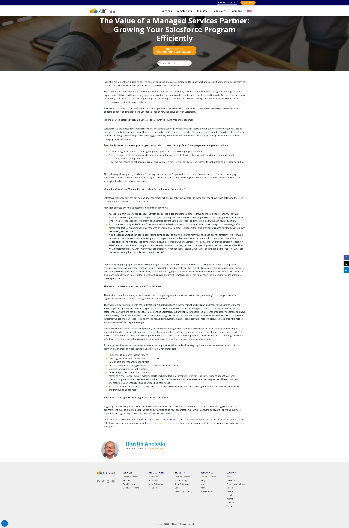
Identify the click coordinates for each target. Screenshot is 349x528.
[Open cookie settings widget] (4, 523)
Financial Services (182, 476)
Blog (203, 480)
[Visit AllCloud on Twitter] (103, 481)
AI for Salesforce (156, 484)
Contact (248, 3)
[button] (250, 10)
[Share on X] (346, 263)
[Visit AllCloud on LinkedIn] (108, 481)
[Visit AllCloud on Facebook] (98, 481)
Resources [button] (219, 11)
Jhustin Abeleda (155, 448)
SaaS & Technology (183, 491)
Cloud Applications (131, 487)
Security (229, 495)
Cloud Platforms (130, 484)
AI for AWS (153, 480)
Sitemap (230, 502)
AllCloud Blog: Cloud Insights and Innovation (174, 51)
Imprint (229, 498)
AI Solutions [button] (184, 11)
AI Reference (206, 491)
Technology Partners (235, 484)
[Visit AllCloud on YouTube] (113, 481)
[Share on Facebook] (346, 257)
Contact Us (231, 506)
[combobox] (174, 63)
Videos (203, 487)
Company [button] (236, 11)
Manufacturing (181, 480)
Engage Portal (227, 3)
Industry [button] (202, 11)
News (203, 484)
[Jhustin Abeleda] (110, 450)
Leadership (231, 480)
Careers (229, 487)
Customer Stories (208, 476)
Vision (229, 476)
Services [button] (167, 11)
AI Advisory (153, 476)
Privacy (229, 491)
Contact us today (163, 423)
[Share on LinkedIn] (346, 270)
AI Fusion (153, 487)
